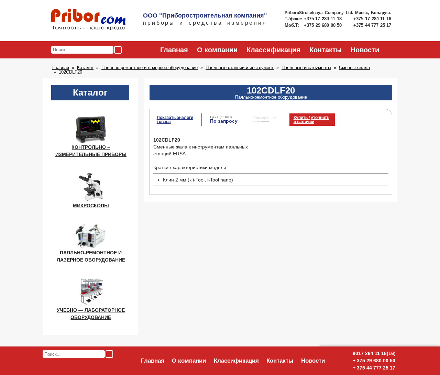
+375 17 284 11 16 (372, 18)
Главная (174, 50)
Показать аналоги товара (175, 119)
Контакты (325, 50)
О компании (217, 50)
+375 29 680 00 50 (323, 25)
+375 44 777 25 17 (372, 25)
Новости (365, 50)
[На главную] (88, 20)
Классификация (273, 50)
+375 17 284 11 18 (323, 18)
